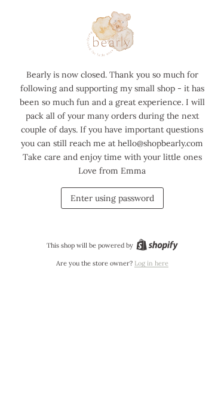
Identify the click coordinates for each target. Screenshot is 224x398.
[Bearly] (112, 34)
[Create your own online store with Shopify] (157, 245)
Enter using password (112, 198)
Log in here (151, 263)
